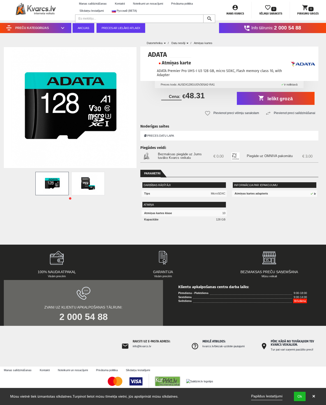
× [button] (313, 396)
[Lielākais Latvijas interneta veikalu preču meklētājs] (170, 381)
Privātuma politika (182, 3)
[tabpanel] (52, 183)
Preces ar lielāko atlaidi (121, 28)
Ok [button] (299, 396)
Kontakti (120, 3)
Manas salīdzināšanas (93, 3)
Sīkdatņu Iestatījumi (91, 10)
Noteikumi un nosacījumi (148, 3)
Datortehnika (155, 43)
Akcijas (83, 28)
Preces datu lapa (160, 135)
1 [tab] (70, 198)
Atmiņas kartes (203, 43)
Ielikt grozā (279, 98)
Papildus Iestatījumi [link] (266, 396)
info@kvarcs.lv (142, 346)
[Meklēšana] (209, 19)
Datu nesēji (178, 43)
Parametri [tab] (152, 173)
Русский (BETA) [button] (126, 10)
